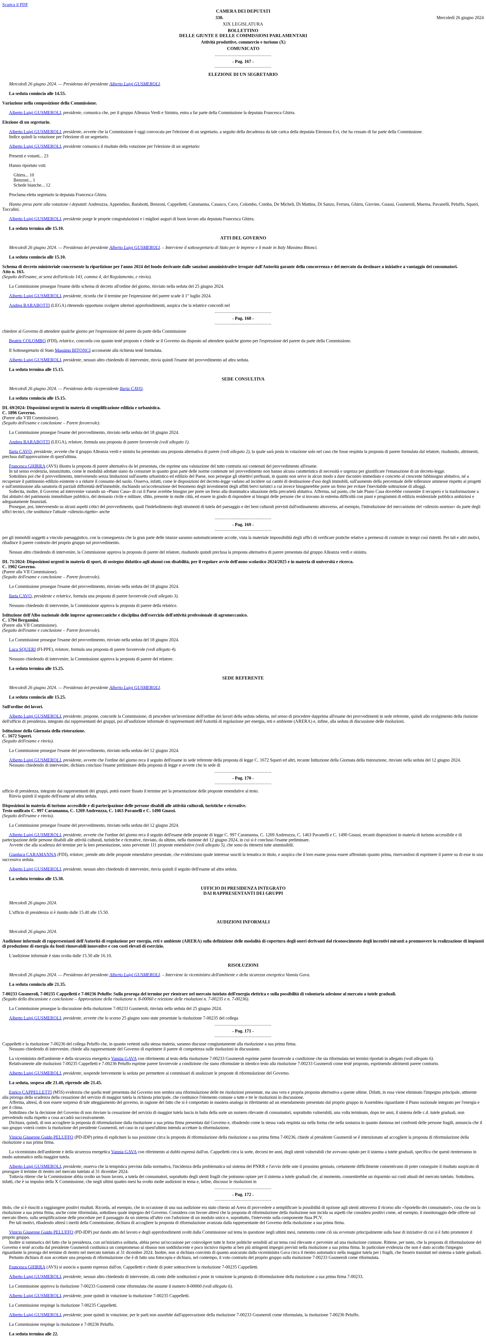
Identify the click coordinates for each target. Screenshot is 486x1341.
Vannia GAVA (124, 1058)
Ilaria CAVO (131, 388)
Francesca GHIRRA (27, 466)
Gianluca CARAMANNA (32, 854)
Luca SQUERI (22, 649)
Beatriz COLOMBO (27, 340)
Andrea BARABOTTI (29, 305)
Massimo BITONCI (73, 350)
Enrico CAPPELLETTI (30, 1092)
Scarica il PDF (15, 4)
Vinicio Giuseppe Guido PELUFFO (41, 1137)
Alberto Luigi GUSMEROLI (134, 83)
